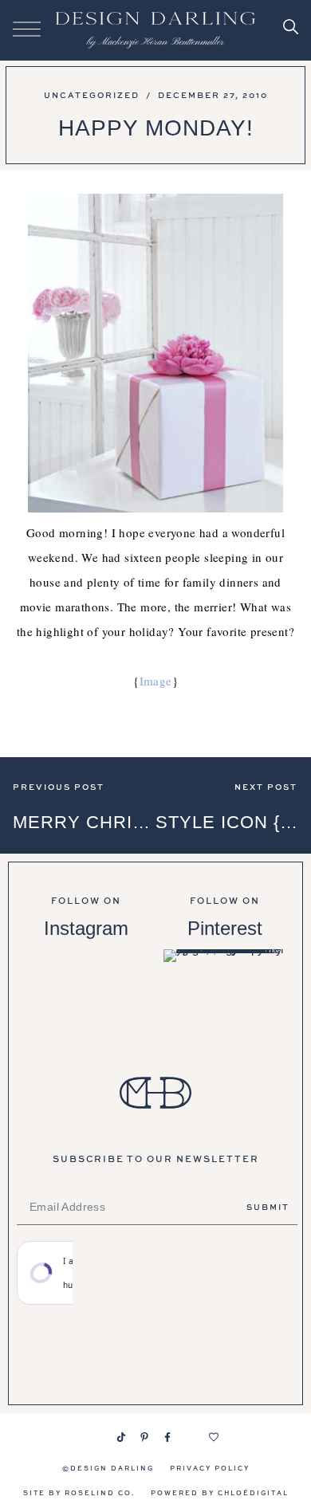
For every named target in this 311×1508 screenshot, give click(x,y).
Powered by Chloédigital (220, 1492)
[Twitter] (190, 1437)
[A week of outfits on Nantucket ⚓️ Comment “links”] (86, 993)
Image (156, 681)
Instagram (86, 928)
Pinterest (224, 928)
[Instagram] (98, 1437)
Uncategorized (92, 94)
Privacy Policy (210, 1467)
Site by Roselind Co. (79, 1492)
